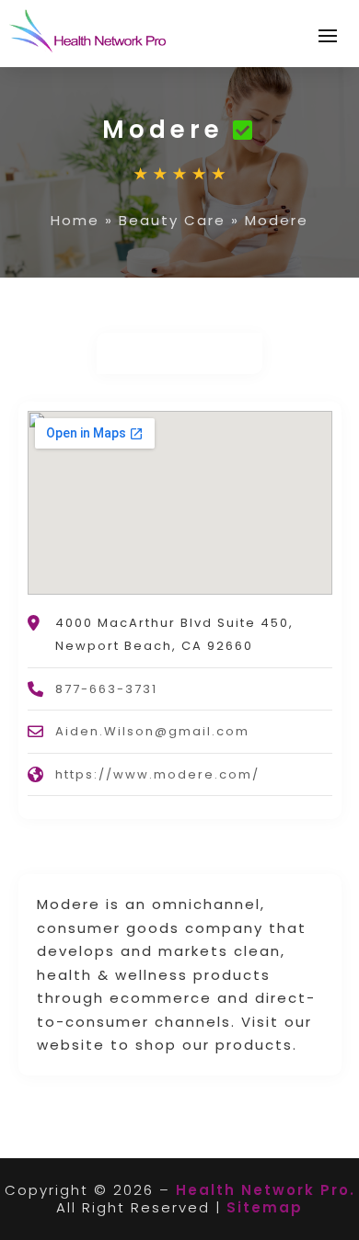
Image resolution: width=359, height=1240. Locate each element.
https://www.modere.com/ (157, 774)
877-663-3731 (106, 689)
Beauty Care (172, 220)
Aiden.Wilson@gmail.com (152, 731)
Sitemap (264, 1207)
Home (75, 220)
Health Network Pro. (265, 1190)
